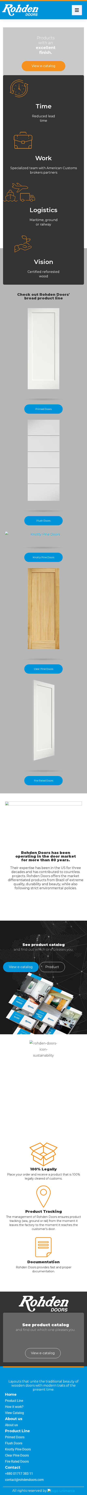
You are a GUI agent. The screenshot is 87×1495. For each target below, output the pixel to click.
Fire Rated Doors (43, 780)
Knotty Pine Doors (43, 557)
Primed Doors (43, 408)
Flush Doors (43, 520)
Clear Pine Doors (43, 668)
